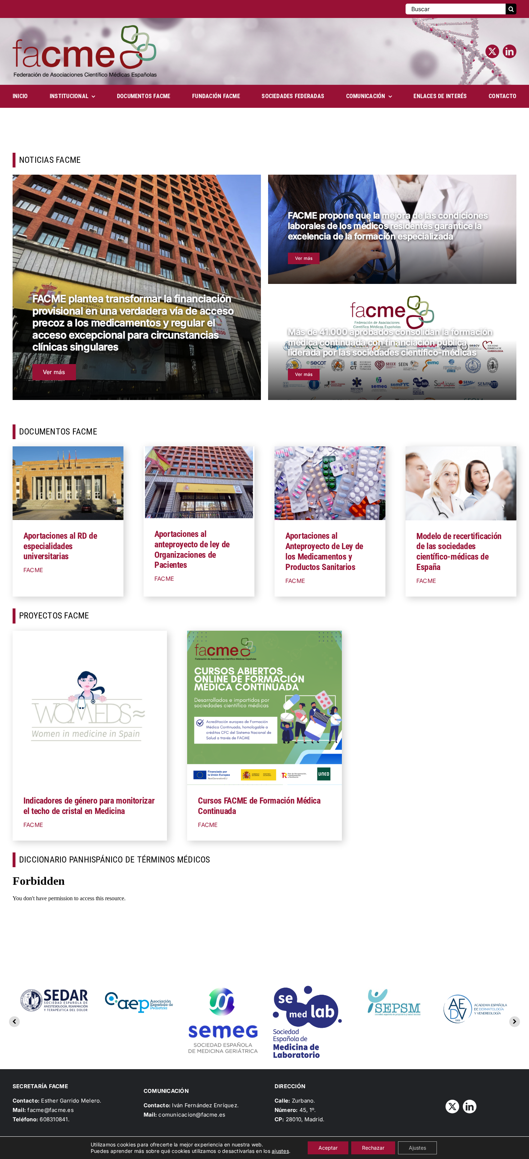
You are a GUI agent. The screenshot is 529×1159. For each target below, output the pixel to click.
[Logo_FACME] (85, 28)
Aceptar (328, 1148)
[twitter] (492, 51)
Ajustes (417, 1148)
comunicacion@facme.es (191, 1114)
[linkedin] (509, 51)
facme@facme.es (50, 1110)
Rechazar (373, 1148)
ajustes (280, 1151)
